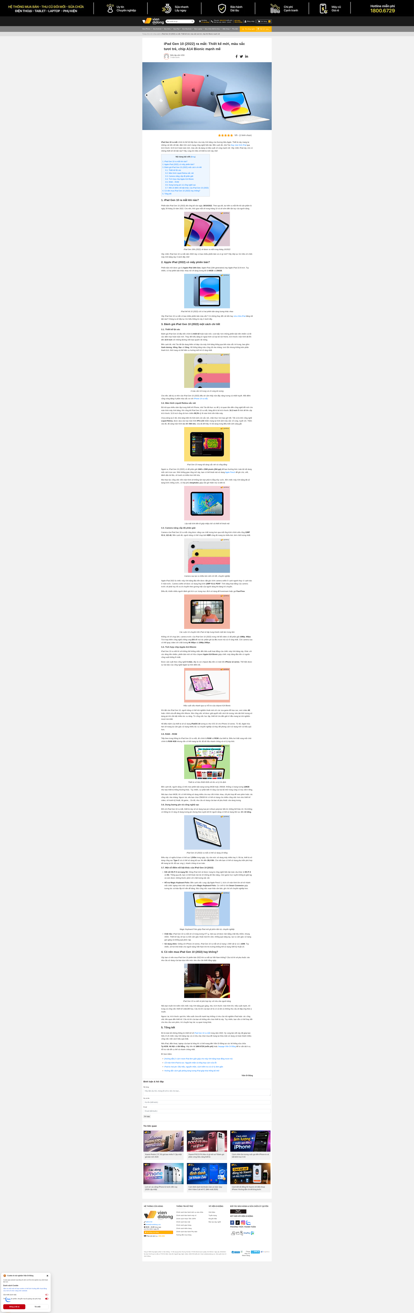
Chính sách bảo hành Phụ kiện (186, 1231)
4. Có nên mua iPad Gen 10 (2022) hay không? (181, 191)
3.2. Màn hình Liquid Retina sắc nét (179, 173)
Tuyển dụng (213, 1215)
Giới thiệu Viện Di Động (238, 21)
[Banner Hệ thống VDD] (207, 8)
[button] (47, 1276)
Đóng (193, 157)
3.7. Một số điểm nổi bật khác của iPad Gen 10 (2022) (187, 188)
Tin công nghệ (250, 29)
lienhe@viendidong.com (153, 1224)
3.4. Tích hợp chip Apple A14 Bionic (179, 179)
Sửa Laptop (198, 29)
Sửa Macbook (187, 29)
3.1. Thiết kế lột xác (173, 170)
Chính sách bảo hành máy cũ (186, 1215)
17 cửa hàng (205, 22)
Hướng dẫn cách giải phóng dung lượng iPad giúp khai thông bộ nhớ (191, 1071)
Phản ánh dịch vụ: (155, 1236)
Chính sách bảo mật (183, 1222)
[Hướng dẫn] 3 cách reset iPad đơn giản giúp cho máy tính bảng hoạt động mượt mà (198, 1059)
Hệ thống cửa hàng (152, 1232)
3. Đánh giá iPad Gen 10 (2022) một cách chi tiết (182, 167)
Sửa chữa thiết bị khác (212, 29)
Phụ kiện (235, 29)
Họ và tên (146, 1098)
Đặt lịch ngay (264, 29)
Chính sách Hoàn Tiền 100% (186, 1218)
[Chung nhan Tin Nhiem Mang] (245, 1254)
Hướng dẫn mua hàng (183, 1235)
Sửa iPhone (146, 29)
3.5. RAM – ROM (172, 182)
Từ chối (37, 1307)
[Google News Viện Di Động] (265, 1254)
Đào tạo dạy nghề (215, 1222)
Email (145, 1107)
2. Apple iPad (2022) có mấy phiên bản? (178, 164)
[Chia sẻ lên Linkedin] (246, 56)
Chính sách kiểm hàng (184, 1228)
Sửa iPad (176, 29)
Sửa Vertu (167, 29)
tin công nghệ (155, 34)
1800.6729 (223, 20)
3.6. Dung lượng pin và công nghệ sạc (180, 185)
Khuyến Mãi (213, 1218)
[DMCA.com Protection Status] (255, 1254)
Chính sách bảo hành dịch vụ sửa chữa (189, 1212)
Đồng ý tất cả (14, 1307)
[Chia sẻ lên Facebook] (237, 56)
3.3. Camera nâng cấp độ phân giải (179, 176)
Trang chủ (145, 34)
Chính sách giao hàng (183, 1225)
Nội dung (146, 1087)
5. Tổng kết (166, 194)
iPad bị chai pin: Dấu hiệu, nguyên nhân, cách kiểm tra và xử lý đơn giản (193, 1067)
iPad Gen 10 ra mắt (202, 1033)
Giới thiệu (212, 1212)
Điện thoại (226, 29)
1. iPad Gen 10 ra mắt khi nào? (174, 161)
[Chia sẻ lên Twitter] (241, 56)
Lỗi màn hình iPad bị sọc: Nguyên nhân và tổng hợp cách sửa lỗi (190, 1063)
